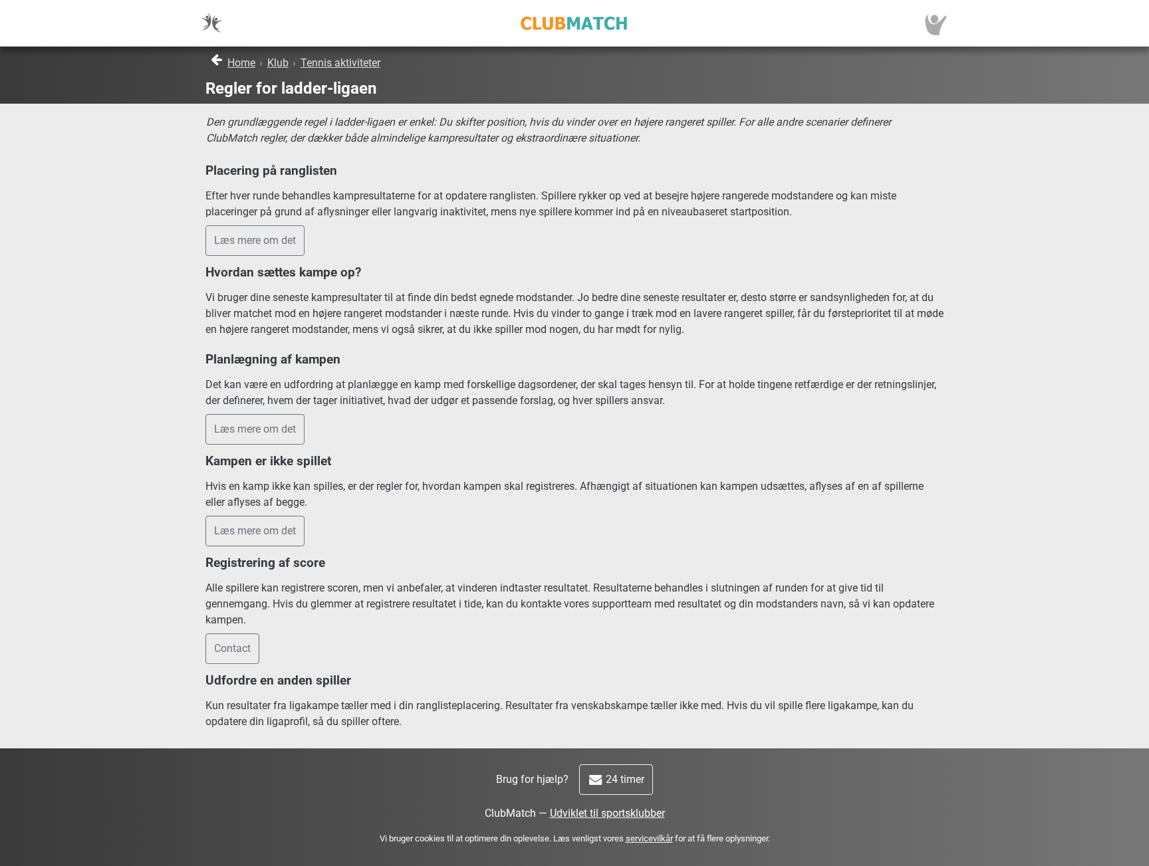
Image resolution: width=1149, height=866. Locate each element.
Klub (278, 62)
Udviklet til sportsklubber (607, 813)
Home (241, 62)
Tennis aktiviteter (340, 62)
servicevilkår (649, 838)
